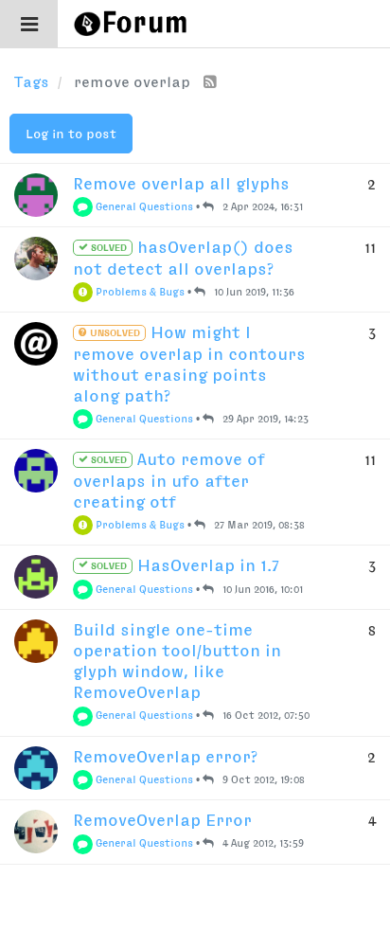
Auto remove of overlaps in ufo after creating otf (169, 480)
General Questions (143, 206)
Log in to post (71, 133)
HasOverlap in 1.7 (183, 565)
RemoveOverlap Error (162, 820)
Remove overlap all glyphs (181, 183)
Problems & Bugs (139, 291)
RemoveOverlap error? (165, 756)
